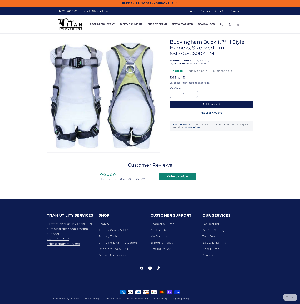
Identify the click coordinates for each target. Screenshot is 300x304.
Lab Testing (210, 223)
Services (205, 11)
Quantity (175, 87)
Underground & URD (113, 248)
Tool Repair (210, 236)
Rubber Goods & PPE (113, 230)
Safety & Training (214, 242)
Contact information (136, 298)
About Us (220, 11)
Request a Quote (162, 223)
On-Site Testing (213, 230)
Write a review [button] (177, 176)
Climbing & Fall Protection (118, 242)
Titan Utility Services (67, 298)
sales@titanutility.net (98, 11)
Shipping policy (180, 298)
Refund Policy (160, 248)
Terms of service (112, 298)
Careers (234, 11)
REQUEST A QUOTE (211, 112)
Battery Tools (108, 236)
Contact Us (158, 230)
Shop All (105, 223)
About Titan (210, 248)
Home (192, 11)
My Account (159, 236)
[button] (102, 24)
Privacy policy (92, 298)
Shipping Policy (162, 242)
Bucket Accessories (112, 255)
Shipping (175, 82)
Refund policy (160, 298)
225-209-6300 (69, 11)
